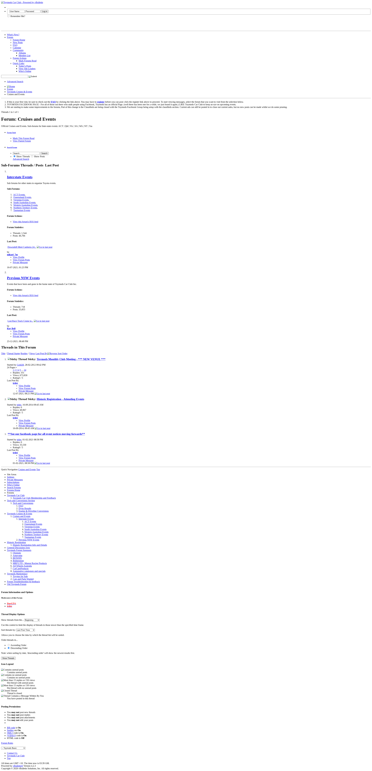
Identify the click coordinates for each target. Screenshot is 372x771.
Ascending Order (18, 645)
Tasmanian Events (21, 210)
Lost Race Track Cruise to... (20, 321)
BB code (11, 727)
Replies (24, 353)
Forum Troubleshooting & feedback (23, 581)
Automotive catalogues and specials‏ (29, 571)
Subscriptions (13, 482)
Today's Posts (25, 66)
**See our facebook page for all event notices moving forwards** (46, 433)
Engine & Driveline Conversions (34, 511)
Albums (22, 53)
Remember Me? (17, 16)
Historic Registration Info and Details (30, 545)
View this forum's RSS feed (25, 221)
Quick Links (18, 63)
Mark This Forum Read (23, 138)
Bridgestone (18, 560)
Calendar (17, 47)
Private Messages (15, 479)
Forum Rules (7, 743)
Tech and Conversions (23, 503)
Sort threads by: (8, 630)
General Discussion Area (18, 547)
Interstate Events (19, 177)
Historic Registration (16, 542)
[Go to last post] (42, 393)
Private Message (20, 262)
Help (9, 7)
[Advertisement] (35, 25)
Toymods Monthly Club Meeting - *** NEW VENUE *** (71, 359)
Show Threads (23, 156)
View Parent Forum (22, 141)
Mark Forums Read (27, 61)
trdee (19, 405)
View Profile (18, 257)
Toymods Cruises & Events (19, 91)
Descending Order (18, 648)
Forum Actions (19, 58)
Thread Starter (13, 353)
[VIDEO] (11, 735)
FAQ (15, 45)
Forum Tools (11, 132)
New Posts (18, 42)
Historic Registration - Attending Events (60, 399)
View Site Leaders (27, 68)
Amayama (17, 555)
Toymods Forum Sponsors (19, 550)
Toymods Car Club (16, 495)
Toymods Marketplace (17, 574)
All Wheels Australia (22, 566)
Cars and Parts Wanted (23, 579)
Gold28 (20, 365)
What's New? (13, 34)
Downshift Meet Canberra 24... (22, 247)
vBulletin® (18, 766)
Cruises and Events (21, 516)
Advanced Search (15, 81)
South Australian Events (24, 202)
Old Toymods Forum (16, 584)
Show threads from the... (12, 620)
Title (3, 353)
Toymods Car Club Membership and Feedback (34, 498)
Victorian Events (21, 200)
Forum (10, 37)
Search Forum (12, 147)
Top (38, 469)
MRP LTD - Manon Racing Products (30, 563)
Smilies (10, 730)
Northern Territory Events (25, 207)
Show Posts (39, 156)
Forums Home (13, 490)
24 (25, 370)
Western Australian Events (25, 205)
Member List (24, 55)
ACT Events (19, 194)
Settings (10, 477)
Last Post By (41, 353)
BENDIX (17, 558)
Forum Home (19, 40)
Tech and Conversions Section (21, 500)
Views (32, 353)
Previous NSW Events (23, 278)
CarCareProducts (20, 568)
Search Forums (14, 487)
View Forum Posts (21, 260)
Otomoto (17, 553)
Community (18, 50)
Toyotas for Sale (20, 576)
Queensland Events (22, 197)
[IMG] (10, 733)
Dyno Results (25, 508)
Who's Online (25, 71)
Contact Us (12, 753)
